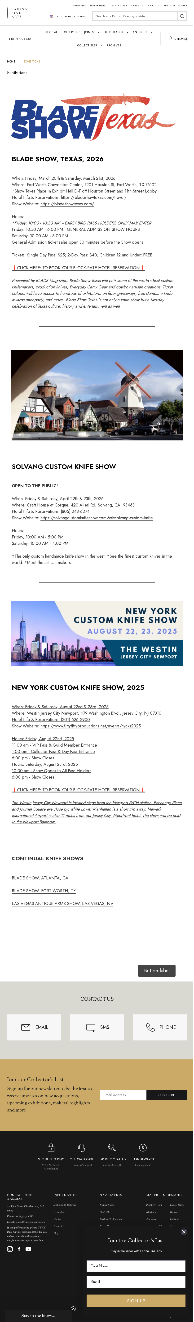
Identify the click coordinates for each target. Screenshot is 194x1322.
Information (65, 1195)
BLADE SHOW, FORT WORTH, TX (44, 891)
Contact (137, 5)
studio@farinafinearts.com (30, 1222)
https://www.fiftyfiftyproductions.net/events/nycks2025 (90, 726)
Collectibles (87, 45)
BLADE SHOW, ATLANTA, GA (40, 878)
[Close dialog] (183, 1231)
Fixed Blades (113, 32)
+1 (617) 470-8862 (25, 1216)
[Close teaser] (73, 1308)
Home (11, 61)
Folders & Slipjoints (78, 32)
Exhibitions (119, 5)
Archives (114, 45)
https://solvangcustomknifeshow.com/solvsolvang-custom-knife (96, 518)
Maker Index (98, 5)
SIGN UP (136, 1301)
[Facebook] (19, 1249)
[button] (38, 1316)
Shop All (52, 32)
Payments (79, 5)
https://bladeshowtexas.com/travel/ (94, 197)
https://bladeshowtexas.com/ (67, 204)
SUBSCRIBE (167, 1095)
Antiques (140, 32)
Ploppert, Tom (154, 1205)
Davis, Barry (177, 1205)
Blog (55, 1233)
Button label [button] (157, 970)
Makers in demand (164, 1195)
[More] (98, 32)
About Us (154, 5)
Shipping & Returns (64, 1205)
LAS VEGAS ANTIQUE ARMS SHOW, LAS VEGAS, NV (62, 904)
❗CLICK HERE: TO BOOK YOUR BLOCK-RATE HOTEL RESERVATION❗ (78, 268)
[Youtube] (28, 1249)
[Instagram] (10, 1249)
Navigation (111, 1195)
